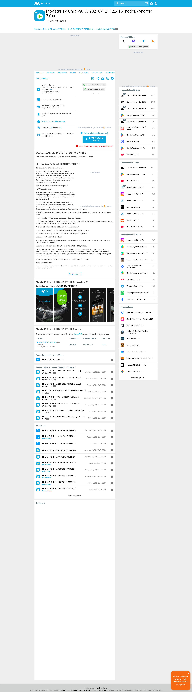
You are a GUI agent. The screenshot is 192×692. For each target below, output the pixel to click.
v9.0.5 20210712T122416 (81, 29)
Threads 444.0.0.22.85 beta (136, 365)
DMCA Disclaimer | (97, 690)
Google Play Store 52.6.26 (136, 148)
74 (51, 89)
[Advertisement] (74, 52)
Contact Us (108, 690)
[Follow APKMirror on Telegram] (143, 42)
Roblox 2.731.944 (133, 141)
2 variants (47, 438)
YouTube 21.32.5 (133, 155)
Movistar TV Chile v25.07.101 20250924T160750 (59, 431)
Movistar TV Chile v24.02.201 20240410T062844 (59, 462)
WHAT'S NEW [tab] (51, 73)
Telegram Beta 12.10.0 (135, 286)
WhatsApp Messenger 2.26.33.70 (138, 293)
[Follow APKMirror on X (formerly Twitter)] (123, 42)
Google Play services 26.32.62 (137, 273)
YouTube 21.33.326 (133, 279)
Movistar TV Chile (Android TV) (53, 359)
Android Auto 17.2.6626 (135, 201)
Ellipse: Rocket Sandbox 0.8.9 (137, 260)
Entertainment (42, 79)
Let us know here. (101, 688)
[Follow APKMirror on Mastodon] (133, 42)
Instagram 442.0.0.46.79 (135, 194)
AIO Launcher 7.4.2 (133, 339)
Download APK (96, 139)
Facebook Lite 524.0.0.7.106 (136, 299)
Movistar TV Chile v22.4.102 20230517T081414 (58, 482)
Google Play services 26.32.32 (137, 247)
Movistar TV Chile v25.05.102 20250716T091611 (59, 436)
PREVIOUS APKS (97, 73)
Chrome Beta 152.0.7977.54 (136, 371)
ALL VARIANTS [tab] (83, 73)
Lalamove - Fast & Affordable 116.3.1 (140, 358)
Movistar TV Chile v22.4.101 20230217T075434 (58, 489)
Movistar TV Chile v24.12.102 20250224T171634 (59, 444)
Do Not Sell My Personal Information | (78, 690)
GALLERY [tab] (73, 73)
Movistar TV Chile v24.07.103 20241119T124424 (59, 450)
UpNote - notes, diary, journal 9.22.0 (139, 312)
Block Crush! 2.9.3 (133, 345)
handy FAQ (78, 334)
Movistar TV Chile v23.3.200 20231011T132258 (58, 469)
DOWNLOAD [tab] (39, 73)
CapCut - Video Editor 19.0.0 (136, 109)
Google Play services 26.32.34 (137, 253)
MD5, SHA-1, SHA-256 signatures (53, 122)
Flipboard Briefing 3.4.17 (135, 325)
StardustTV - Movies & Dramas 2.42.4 (140, 319)
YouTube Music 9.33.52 (135, 227)
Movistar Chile (57, 20)
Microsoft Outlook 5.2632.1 (136, 352)
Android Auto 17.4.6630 (135, 214)
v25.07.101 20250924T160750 (66, 286)
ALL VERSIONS (110, 73)
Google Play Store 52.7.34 (136, 135)
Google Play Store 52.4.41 (136, 115)
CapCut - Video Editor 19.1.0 (136, 102)
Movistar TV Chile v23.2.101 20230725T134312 (58, 475)
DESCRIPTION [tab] (62, 73)
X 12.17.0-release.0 (133, 207)
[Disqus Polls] (74, 534)
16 (52, 128)
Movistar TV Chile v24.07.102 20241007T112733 (59, 457)
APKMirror (45, 3)
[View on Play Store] (102, 78)
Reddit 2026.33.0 (133, 220)
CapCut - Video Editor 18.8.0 (136, 95)
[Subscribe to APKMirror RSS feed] (152, 42)
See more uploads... (75, 496)
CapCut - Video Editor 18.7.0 (136, 122)
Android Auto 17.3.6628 (135, 187)
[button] (92, 78)
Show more (74, 274)
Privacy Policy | (59, 690)
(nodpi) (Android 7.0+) (105, 29)
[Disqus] (75, 592)
